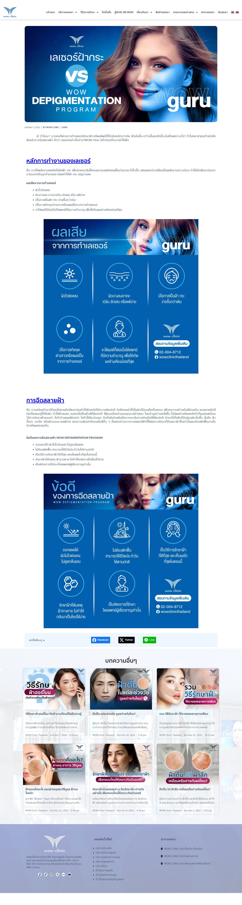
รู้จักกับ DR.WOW (124, 12)
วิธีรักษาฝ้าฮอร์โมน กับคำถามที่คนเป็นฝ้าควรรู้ (53, 714)
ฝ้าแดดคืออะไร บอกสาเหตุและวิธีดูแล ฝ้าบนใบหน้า (52, 791)
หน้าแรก (50, 12)
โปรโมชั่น (106, 12)
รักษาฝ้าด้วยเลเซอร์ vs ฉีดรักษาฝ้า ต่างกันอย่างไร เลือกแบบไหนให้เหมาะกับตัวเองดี (118, 791)
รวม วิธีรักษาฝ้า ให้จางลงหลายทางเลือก (183, 714)
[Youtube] (209, 3)
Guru (64, 127)
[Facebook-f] (201, 3)
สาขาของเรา (208, 12)
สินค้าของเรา (163, 12)
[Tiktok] (216, 3)
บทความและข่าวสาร (183, 12)
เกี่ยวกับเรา (142, 12)
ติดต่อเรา (223, 12)
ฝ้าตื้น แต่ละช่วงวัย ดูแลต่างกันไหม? (114, 714)
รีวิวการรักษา (88, 12)
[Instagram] (205, 3)
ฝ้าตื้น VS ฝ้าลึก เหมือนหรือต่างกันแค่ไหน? (184, 789)
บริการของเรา (65, 12)
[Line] (224, 888)
